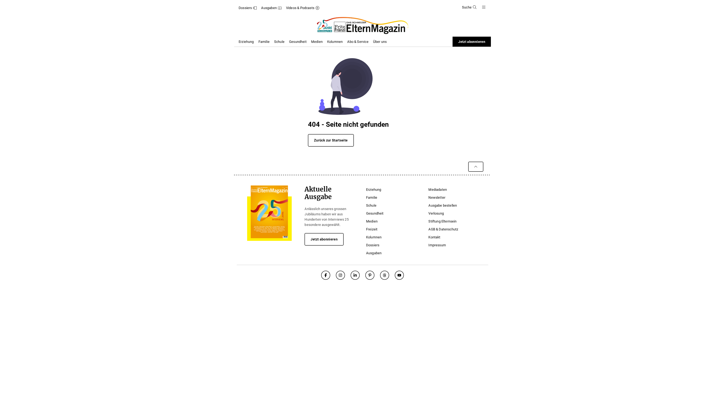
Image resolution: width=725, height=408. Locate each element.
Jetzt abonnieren (471, 42)
